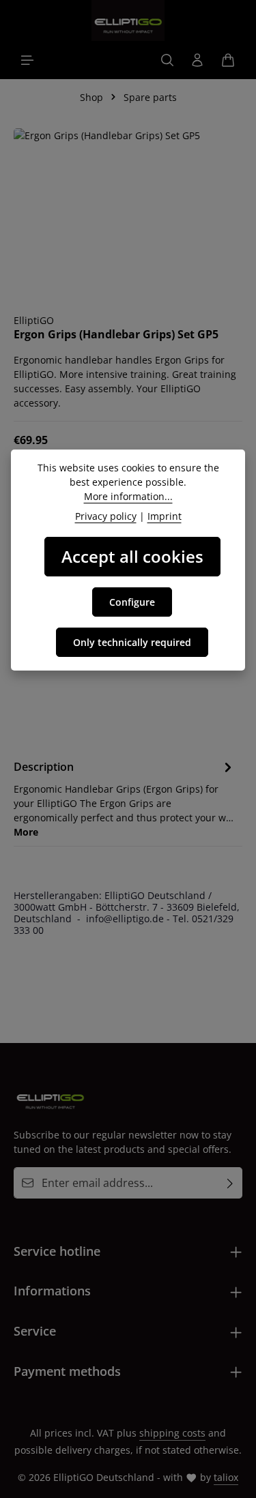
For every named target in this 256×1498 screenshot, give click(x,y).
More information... (128, 496)
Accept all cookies (132, 556)
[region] (128, 213)
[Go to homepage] (128, 20)
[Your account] (197, 60)
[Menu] (27, 60)
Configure (132, 602)
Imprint (164, 516)
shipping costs (172, 1432)
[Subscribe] (230, 1183)
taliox (226, 1477)
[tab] (125, 798)
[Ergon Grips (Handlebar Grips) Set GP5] (128, 213)
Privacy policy (106, 516)
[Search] (167, 60)
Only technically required (132, 642)
